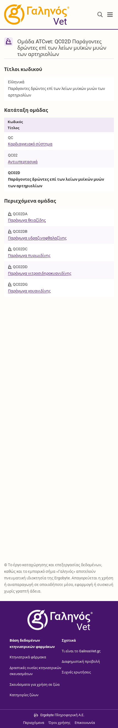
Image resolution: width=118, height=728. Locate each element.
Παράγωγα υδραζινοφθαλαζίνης (37, 238)
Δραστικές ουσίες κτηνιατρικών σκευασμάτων (35, 671)
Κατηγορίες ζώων (24, 695)
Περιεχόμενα (33, 723)
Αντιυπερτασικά (23, 162)
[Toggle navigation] (110, 15)
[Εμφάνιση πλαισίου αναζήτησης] (100, 15)
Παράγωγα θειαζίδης (27, 220)
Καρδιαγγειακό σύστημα (30, 144)
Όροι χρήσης (59, 723)
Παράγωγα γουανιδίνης (29, 291)
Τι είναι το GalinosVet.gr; (81, 651)
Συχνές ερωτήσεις (76, 672)
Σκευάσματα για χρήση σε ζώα (35, 684)
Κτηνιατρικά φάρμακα (28, 657)
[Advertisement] (59, 359)
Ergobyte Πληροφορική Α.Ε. (62, 715)
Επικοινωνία (85, 723)
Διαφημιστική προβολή (81, 661)
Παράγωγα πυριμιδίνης (29, 255)
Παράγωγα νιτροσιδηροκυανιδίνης (39, 273)
